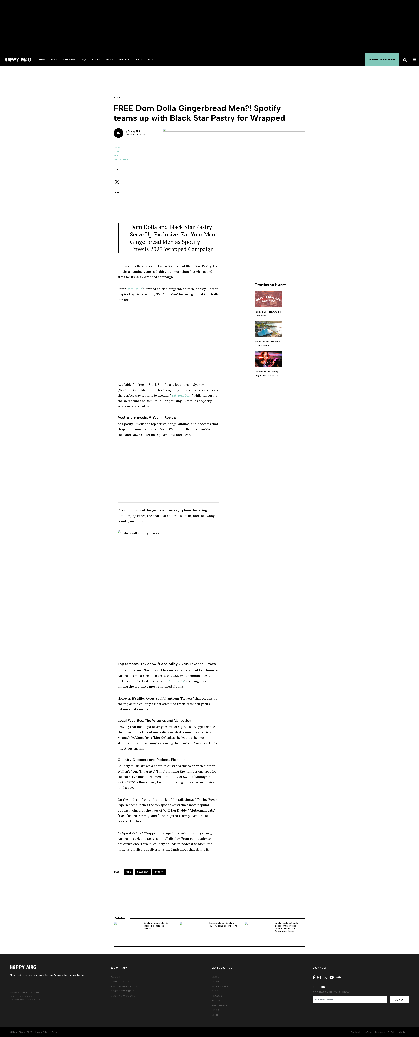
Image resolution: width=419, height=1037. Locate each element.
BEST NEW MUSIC (123, 991)
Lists (139, 59)
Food (117, 148)
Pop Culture (121, 159)
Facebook (355, 1032)
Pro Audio (124, 59)
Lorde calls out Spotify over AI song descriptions (223, 924)
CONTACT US (120, 981)
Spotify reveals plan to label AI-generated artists (156, 926)
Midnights (176, 681)
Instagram (380, 1032)
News (41, 59)
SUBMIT (382, 59)
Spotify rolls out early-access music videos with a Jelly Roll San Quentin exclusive (287, 927)
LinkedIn (401, 1032)
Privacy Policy (41, 1032)
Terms (54, 1032)
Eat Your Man (181, 395)
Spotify (159, 872)
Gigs (84, 59)
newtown (142, 872)
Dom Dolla (134, 289)
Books (109, 59)
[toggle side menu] (414, 59)
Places (96, 59)
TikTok (391, 1032)
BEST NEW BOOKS (123, 996)
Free (128, 872)
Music (54, 59)
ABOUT (116, 977)
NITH (150, 59)
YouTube (368, 1032)
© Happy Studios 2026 (21, 1032)
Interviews (69, 59)
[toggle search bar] (404, 59)
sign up (399, 999)
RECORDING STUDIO (124, 986)
